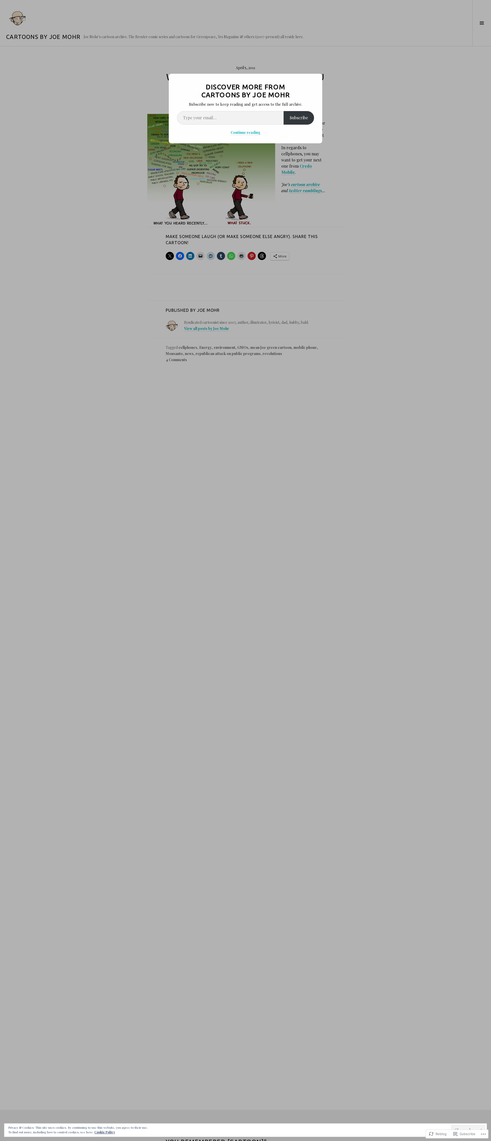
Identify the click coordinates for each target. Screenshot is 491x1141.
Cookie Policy (104, 1132)
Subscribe (299, 117)
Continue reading (245, 132)
